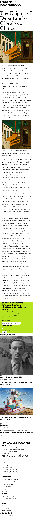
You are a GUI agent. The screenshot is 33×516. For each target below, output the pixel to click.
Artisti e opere (6, 486)
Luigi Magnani (6, 465)
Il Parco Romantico (8, 484)
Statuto (15, 469)
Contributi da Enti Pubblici (10, 472)
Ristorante (5, 506)
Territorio (5, 491)
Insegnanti (5, 501)
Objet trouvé (4, 425)
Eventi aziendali (6, 510)
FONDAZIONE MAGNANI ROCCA (10, 3)
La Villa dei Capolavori (9, 481)
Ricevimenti (5, 508)
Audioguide (5, 489)
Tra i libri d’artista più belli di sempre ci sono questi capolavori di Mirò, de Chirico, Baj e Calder (16, 431)
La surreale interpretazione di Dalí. (11, 377)
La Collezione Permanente (10, 479)
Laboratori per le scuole (9, 498)
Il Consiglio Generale (8, 467)
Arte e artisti (2, 375)
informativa (9, 330)
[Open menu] (32, 3)
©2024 (8, 515)
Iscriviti (4, 332)
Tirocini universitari (8, 496)
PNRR (3, 474)
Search (29, 3)
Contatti (4, 462)
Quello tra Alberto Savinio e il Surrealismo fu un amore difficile (16, 383)
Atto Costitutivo (7, 469)
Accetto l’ (7, 330)
